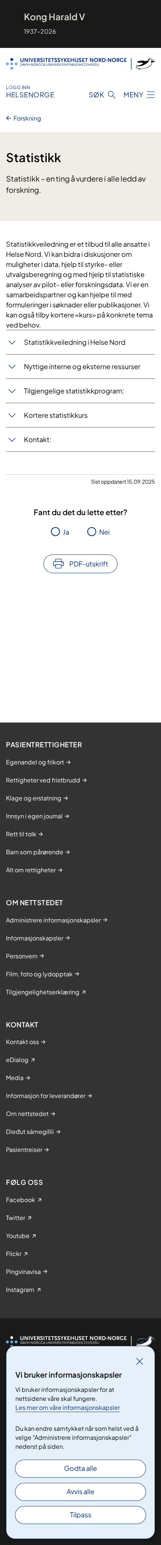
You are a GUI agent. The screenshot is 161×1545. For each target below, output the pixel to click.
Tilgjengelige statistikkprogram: (74, 390)
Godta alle (80, 1468)
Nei (104, 531)
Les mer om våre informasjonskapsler (67, 1407)
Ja (66, 531)
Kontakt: (38, 439)
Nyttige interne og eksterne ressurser (83, 366)
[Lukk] (140, 1361)
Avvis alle (80, 1491)
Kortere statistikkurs (56, 415)
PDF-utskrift (88, 563)
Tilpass (80, 1514)
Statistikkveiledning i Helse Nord (75, 342)
